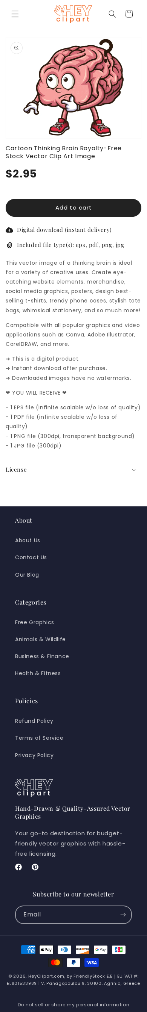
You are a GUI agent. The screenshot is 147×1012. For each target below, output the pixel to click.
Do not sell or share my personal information (73, 1004)
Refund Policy (34, 721)
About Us (27, 540)
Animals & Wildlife (40, 639)
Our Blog (27, 575)
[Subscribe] (123, 915)
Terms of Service (39, 738)
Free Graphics (34, 622)
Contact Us (31, 557)
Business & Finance (42, 656)
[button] (15, 14)
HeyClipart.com (46, 976)
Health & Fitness (38, 673)
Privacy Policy (34, 755)
